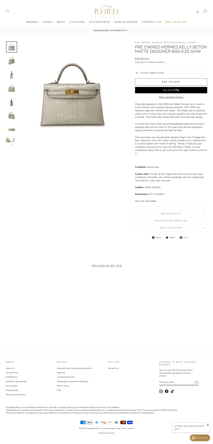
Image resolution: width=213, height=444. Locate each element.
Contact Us (151, 22)
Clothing (77, 22)
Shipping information (171, 221)
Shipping (139, 62)
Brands (33, 22)
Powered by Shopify (106, 433)
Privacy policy (12, 390)
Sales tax (61, 372)
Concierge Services (65, 377)
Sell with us (113, 368)
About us (10, 368)
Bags (61, 22)
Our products (12, 372)
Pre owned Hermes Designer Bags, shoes (166, 42)
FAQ (59, 390)
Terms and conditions (15, 394)
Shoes (48, 22)
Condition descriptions (16, 381)
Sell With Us (176, 22)
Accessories (99, 22)
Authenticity (171, 214)
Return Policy (63, 386)
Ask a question (171, 228)
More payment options (171, 97)
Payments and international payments (74, 368)
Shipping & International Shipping (72, 381)
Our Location (12, 386)
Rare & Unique (126, 22)
